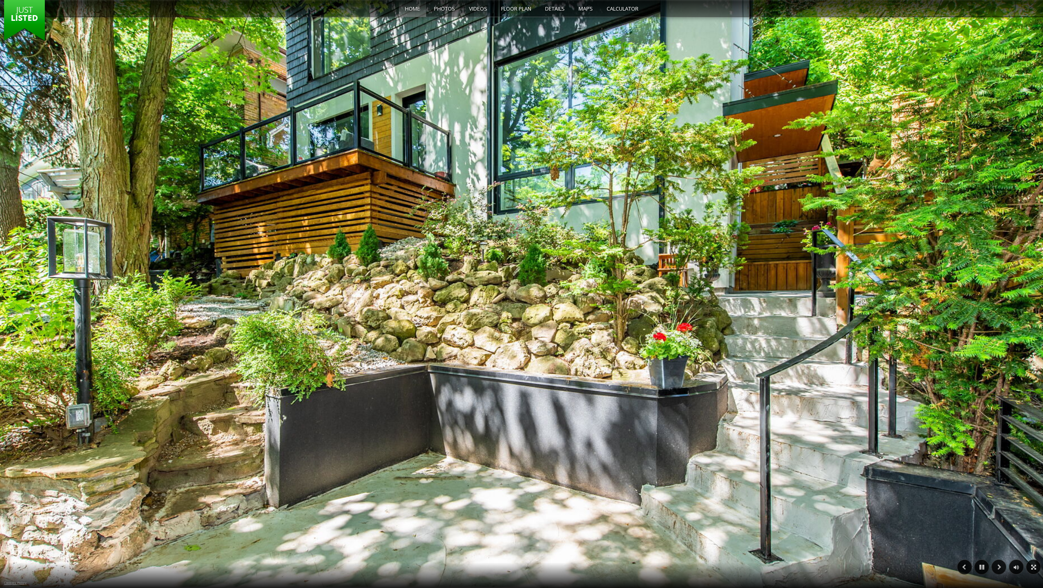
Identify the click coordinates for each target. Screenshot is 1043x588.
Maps (586, 8)
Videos (478, 8)
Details (555, 8)
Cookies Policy (15, 582)
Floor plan (516, 8)
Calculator (622, 8)
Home (412, 8)
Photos (444, 8)
